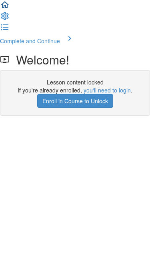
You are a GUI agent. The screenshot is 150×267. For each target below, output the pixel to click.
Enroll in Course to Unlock (75, 101)
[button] (5, 7)
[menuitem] (5, 18)
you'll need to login (107, 90)
